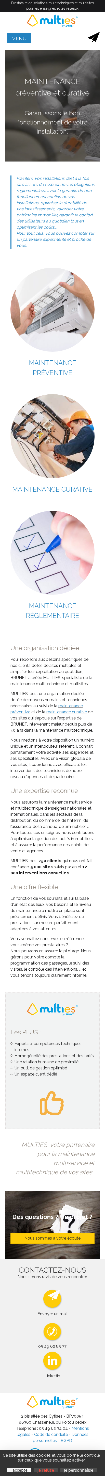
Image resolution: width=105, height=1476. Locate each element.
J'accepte (19, 1470)
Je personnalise (78, 1470)
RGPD (66, 1440)
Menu (19, 38)
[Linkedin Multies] (52, 1369)
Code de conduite (51, 1434)
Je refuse (45, 1470)
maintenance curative (66, 712)
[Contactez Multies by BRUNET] (94, 40)
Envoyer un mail (52, 1313)
